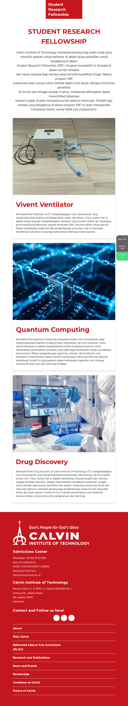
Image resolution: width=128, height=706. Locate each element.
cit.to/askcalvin (27, 562)
